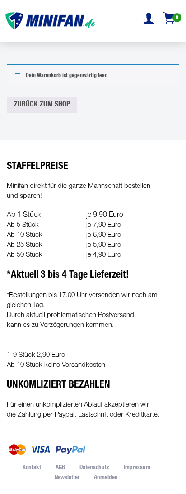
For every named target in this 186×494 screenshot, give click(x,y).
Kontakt (32, 468)
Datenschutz (94, 468)
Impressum (137, 468)
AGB (60, 468)
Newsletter (67, 478)
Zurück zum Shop (42, 105)
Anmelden (106, 478)
